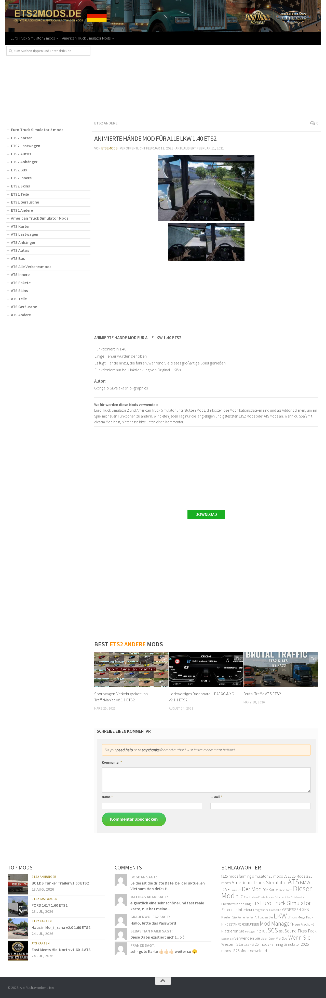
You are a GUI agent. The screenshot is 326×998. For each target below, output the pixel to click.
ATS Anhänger (23, 242)
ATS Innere (20, 274)
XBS (246, 944)
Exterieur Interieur (236, 909)
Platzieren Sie (232, 930)
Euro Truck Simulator (285, 903)
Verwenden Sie (247, 938)
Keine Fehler (245, 917)
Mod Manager (275, 923)
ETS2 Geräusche (25, 202)
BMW (305, 882)
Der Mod (252, 889)
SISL (281, 931)
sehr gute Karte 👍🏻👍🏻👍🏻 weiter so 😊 (163, 951)
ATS (293, 881)
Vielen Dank (268, 938)
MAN (294, 917)
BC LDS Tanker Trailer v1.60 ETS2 (60, 883)
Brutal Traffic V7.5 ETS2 (262, 693)
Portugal (250, 931)
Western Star (232, 944)
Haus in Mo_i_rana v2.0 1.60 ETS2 (61, 927)
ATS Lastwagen (24, 234)
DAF (225, 889)
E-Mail (216, 797)
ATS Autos (20, 250)
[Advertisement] (206, 81)
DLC (239, 897)
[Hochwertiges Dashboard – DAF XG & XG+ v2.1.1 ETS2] (206, 669)
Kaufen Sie (229, 917)
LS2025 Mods (294, 876)
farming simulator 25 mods (261, 876)
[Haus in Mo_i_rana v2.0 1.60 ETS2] (18, 928)
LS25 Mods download (249, 950)
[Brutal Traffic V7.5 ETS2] (280, 669)
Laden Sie (266, 917)
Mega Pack (305, 917)
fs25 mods (229, 876)
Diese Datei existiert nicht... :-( (157, 937)
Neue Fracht (301, 924)
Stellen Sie (227, 938)
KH (256, 917)
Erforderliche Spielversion (290, 897)
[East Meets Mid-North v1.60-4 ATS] (18, 951)
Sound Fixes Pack (301, 931)
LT (289, 917)
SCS (273, 930)
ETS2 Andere (105, 122)
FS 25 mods (259, 944)
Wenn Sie (299, 937)
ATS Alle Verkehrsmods (31, 266)
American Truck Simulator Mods (86, 38)
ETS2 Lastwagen (25, 145)
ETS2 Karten (22, 137)
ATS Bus (18, 258)
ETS (255, 903)
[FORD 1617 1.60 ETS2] (18, 906)
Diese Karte (285, 890)
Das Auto (235, 890)
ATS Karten (21, 226)
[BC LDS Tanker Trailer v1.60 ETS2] (18, 884)
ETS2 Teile (20, 194)
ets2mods (109, 148)
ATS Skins (19, 290)
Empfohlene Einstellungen (259, 897)
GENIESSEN (291, 909)
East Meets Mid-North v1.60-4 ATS (61, 949)
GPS (305, 909)
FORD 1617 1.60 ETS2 (49, 905)
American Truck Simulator (259, 882)
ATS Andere (21, 314)
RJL (264, 931)
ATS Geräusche (24, 306)
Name (107, 797)
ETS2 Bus (19, 169)
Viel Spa (282, 938)
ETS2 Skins (20, 185)
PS (258, 930)
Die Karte (270, 889)
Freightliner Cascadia (267, 910)
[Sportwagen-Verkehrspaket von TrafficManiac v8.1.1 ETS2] (131, 669)
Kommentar (112, 762)
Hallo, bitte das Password (153, 923)
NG (312, 924)
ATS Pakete (21, 282)
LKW (280, 915)
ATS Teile (19, 298)
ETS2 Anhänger (24, 161)
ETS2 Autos (21, 153)
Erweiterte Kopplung (236, 904)
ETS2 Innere (21, 177)
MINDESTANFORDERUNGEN (240, 924)
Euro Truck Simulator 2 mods (33, 38)
